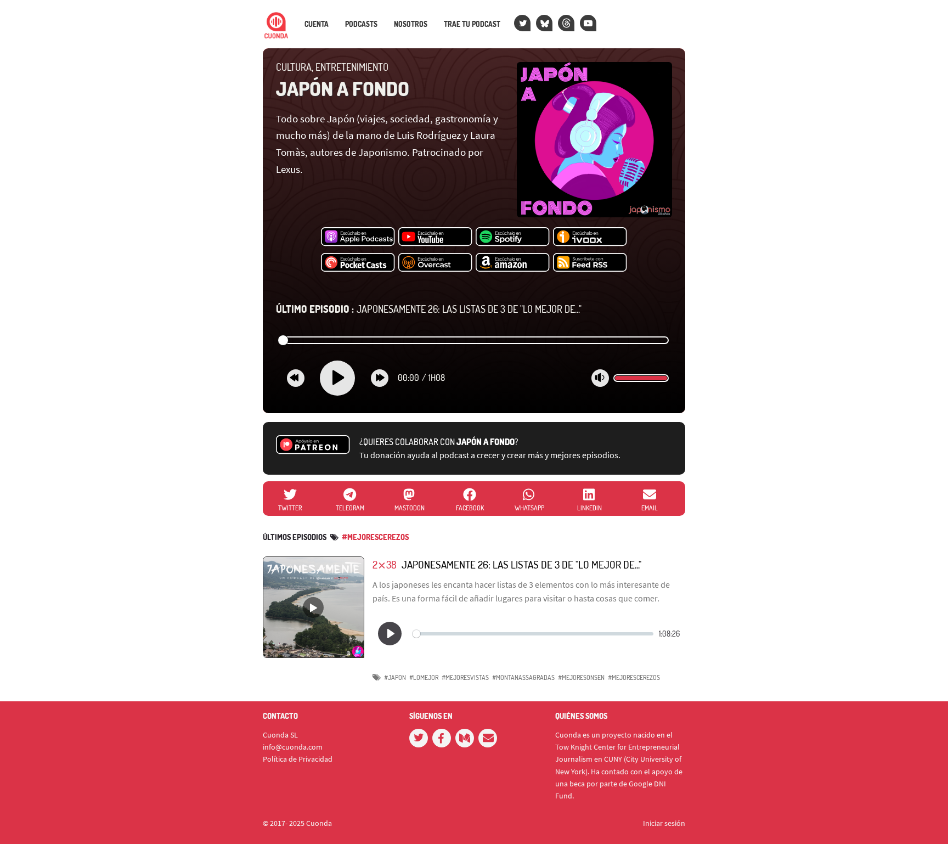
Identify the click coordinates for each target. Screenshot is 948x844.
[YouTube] (588, 23)
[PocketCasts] (358, 263)
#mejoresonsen (581, 677)
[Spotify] (513, 237)
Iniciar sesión (664, 823)
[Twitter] (522, 23)
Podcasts (361, 24)
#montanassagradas (523, 677)
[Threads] (566, 23)
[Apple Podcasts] (358, 237)
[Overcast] (435, 263)
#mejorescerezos (375, 537)
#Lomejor (423, 677)
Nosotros (410, 24)
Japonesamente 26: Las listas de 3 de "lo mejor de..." (429, 309)
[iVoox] (590, 237)
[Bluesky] (544, 23)
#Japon (395, 677)
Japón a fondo (342, 88)
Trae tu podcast (472, 24)
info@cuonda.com (293, 747)
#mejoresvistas (465, 677)
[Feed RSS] (590, 263)
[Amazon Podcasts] (513, 263)
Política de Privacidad (297, 759)
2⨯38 (385, 564)
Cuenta (316, 24)
